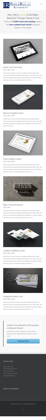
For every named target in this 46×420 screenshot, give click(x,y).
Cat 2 (9, 70)
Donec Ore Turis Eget (12, 67)
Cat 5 (13, 70)
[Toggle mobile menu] (42, 4)
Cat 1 (4, 70)
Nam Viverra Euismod (13, 204)
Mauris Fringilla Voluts (13, 113)
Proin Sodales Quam (12, 159)
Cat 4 (13, 161)
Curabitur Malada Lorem (14, 250)
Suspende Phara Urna (13, 296)
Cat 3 (13, 116)
